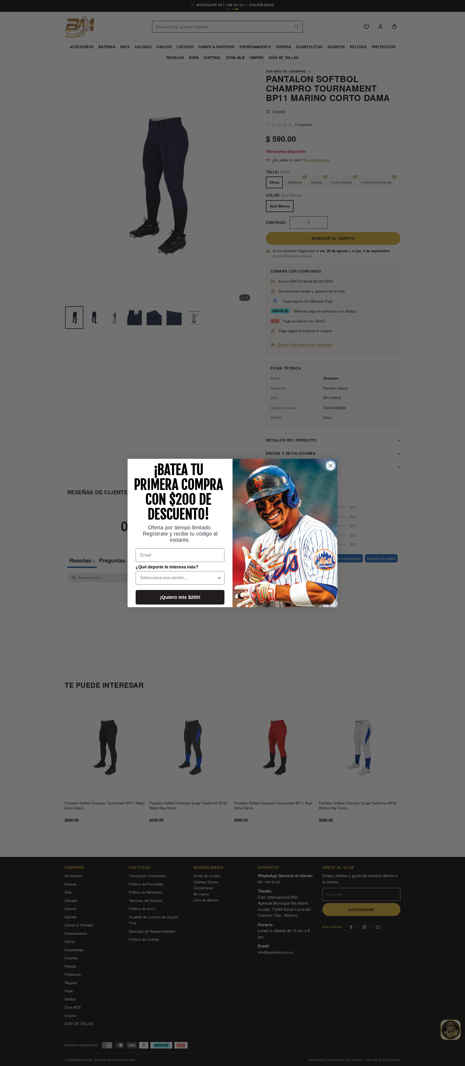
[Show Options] (219, 577)
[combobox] (178, 577)
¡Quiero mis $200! (180, 597)
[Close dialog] (330, 465)
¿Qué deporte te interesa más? (167, 567)
